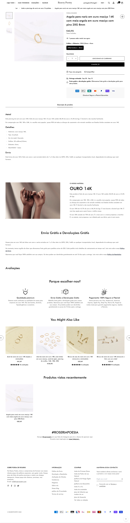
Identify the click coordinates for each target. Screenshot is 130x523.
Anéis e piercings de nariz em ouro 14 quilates (36, 8)
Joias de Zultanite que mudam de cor (81, 493)
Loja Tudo (10, 3)
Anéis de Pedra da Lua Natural (81, 475)
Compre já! (95, 64)
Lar (17, 8)
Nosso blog (55, 488)
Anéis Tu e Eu (78, 487)
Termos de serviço (57, 494)
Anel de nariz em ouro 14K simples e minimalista (19, 358)
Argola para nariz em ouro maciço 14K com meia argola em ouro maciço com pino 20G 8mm (19, 417)
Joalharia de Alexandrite (82, 484)
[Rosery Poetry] (65, 3)
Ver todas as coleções (81, 500)
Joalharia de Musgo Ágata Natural (82, 480)
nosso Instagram (74, 439)
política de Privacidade (59, 491)
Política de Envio (57, 471)
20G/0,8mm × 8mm (75, 48)
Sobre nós (55, 485)
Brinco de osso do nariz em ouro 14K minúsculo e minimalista (80, 358)
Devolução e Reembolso (59, 474)
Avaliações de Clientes (59, 477)
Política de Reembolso (114, 254)
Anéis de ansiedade (80, 489)
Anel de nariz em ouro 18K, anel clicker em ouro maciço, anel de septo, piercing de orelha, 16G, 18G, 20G (49, 359)
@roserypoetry (47, 437)
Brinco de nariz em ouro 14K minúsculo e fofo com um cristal (110, 358)
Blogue (45, 3)
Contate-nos (55, 480)
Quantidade (70, 54)
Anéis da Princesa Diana (82, 471)
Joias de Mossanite (80, 497)
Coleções (35, 3)
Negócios (55, 483)
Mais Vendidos (23, 3)
